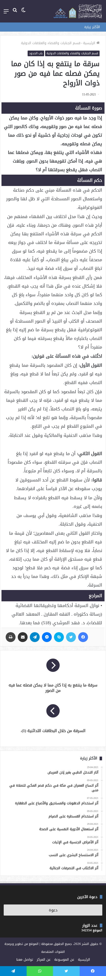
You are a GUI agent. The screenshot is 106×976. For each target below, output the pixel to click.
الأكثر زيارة (92, 27)
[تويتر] (71, 637)
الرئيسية (89, 43)
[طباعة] (11, 637)
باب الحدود (36, 53)
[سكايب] (59, 637)
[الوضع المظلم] (23, 13)
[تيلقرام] (35, 637)
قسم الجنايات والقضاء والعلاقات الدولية (50, 43)
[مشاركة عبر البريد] (23, 637)
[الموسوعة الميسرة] (77, 11)
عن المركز (44, 959)
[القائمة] (6, 13)
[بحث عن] (14, 13)
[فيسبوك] (83, 637)
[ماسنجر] (47, 637)
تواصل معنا (24, 959)
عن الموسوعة (64, 959)
